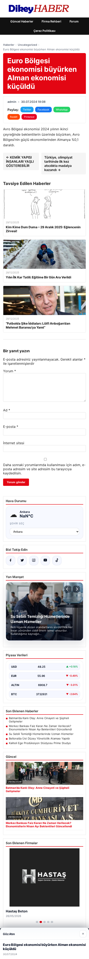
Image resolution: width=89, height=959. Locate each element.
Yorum (9, 371)
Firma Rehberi (51, 21)
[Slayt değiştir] (37, 922)
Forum (74, 21)
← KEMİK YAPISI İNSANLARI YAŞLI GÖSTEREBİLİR (20, 161)
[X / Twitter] (22, 560)
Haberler (8, 44)
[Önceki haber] (67, 589)
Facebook (43, 109)
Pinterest (29, 116)
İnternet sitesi (13, 443)
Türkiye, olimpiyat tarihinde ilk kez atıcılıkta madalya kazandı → (58, 163)
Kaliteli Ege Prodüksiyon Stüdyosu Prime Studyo (40, 743)
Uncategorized (27, 44)
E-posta (10, 426)
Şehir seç (17, 523)
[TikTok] (57, 560)
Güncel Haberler (21, 21)
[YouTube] (45, 560)
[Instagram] (33, 560)
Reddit (13, 116)
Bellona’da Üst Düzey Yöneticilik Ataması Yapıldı (39, 738)
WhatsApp (62, 109)
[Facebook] (10, 560)
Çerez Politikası (44, 30)
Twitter (27, 109)
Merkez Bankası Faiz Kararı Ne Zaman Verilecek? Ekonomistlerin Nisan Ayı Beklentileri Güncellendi (40, 727)
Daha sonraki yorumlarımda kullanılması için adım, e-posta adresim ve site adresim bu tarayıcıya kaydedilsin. (44, 469)
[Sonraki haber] (76, 589)
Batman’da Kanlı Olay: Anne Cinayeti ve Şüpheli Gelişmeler (39, 719)
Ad (6, 410)
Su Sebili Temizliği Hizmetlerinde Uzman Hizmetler (41, 734)
